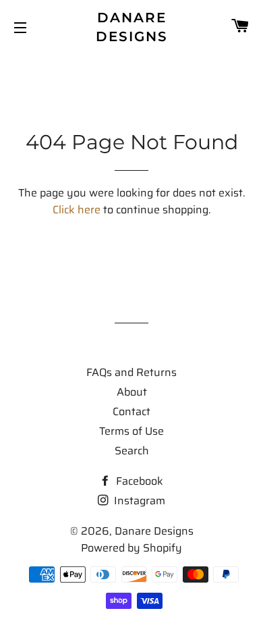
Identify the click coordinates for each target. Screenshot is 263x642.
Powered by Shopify (131, 547)
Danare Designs (132, 27)
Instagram (138, 500)
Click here (76, 209)
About (132, 391)
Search (132, 450)
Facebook (138, 481)
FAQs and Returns (131, 372)
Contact (131, 411)
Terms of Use (131, 431)
